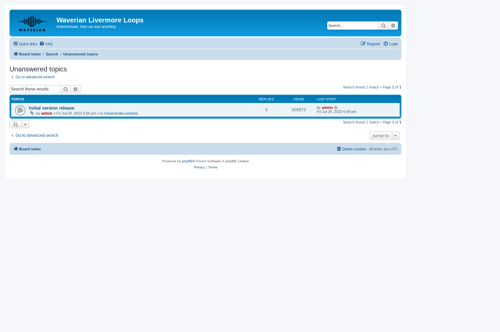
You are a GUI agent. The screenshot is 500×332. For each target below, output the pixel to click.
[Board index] (33, 22)
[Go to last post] (336, 107)
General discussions (121, 113)
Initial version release (51, 108)
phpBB (187, 161)
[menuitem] (46, 44)
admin (46, 113)
